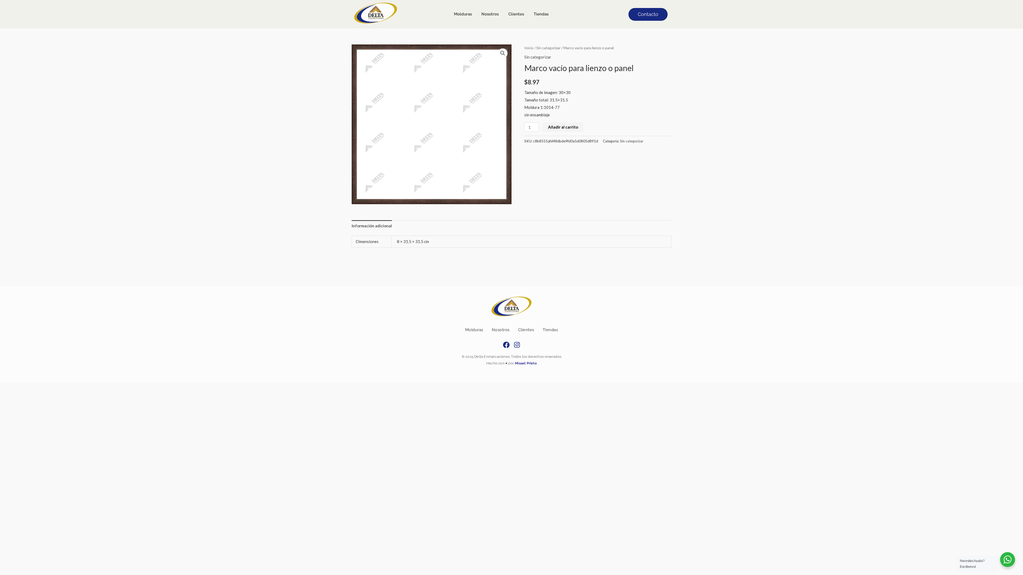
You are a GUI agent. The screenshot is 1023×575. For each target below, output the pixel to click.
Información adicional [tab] (372, 225)
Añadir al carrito (563, 127)
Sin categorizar (548, 48)
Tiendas (550, 329)
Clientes (526, 329)
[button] (503, 53)
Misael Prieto (525, 363)
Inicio (528, 48)
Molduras (474, 329)
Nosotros (501, 329)
